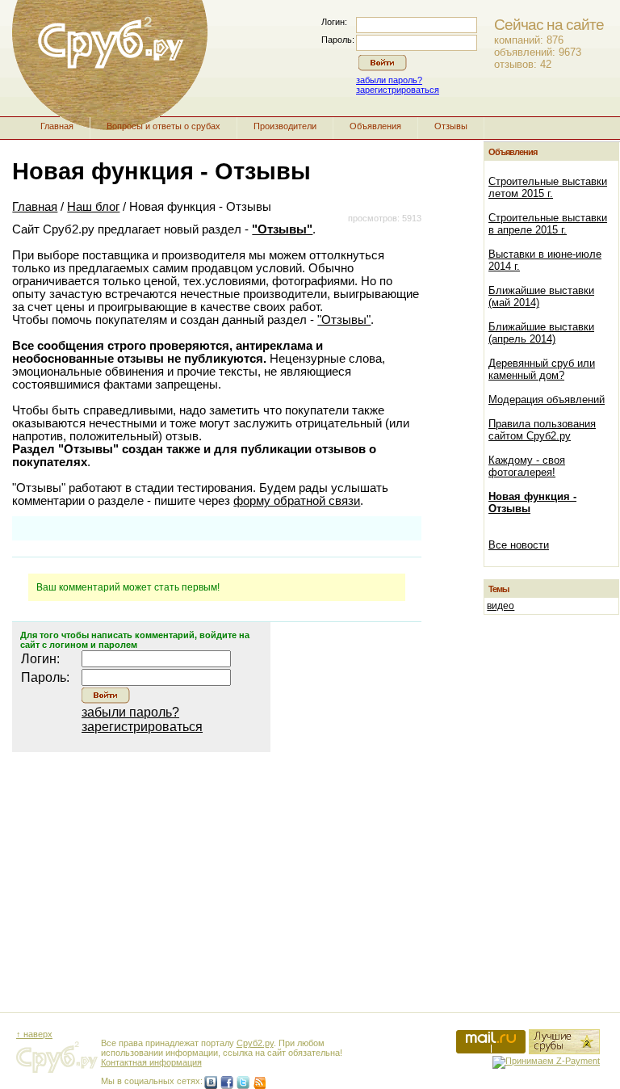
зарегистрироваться (397, 90)
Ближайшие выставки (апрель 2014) (541, 333)
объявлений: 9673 (537, 52)
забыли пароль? (389, 80)
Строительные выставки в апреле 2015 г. (547, 224)
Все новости (518, 545)
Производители (284, 126)
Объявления (375, 126)
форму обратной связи (296, 500)
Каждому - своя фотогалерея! (526, 466)
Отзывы (450, 126)
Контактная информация (151, 1062)
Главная (56, 126)
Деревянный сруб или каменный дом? (541, 369)
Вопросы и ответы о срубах (163, 126)
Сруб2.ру (255, 1043)
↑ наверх (34, 1034)
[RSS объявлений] (259, 1082)
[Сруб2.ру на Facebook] (226, 1082)
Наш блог (93, 206)
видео (500, 606)
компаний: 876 (528, 40)
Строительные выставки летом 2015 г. (547, 187)
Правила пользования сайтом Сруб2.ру (542, 430)
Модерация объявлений (546, 399)
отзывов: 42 (522, 64)
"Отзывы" (282, 229)
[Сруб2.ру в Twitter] (243, 1082)
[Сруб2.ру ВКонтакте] (210, 1082)
